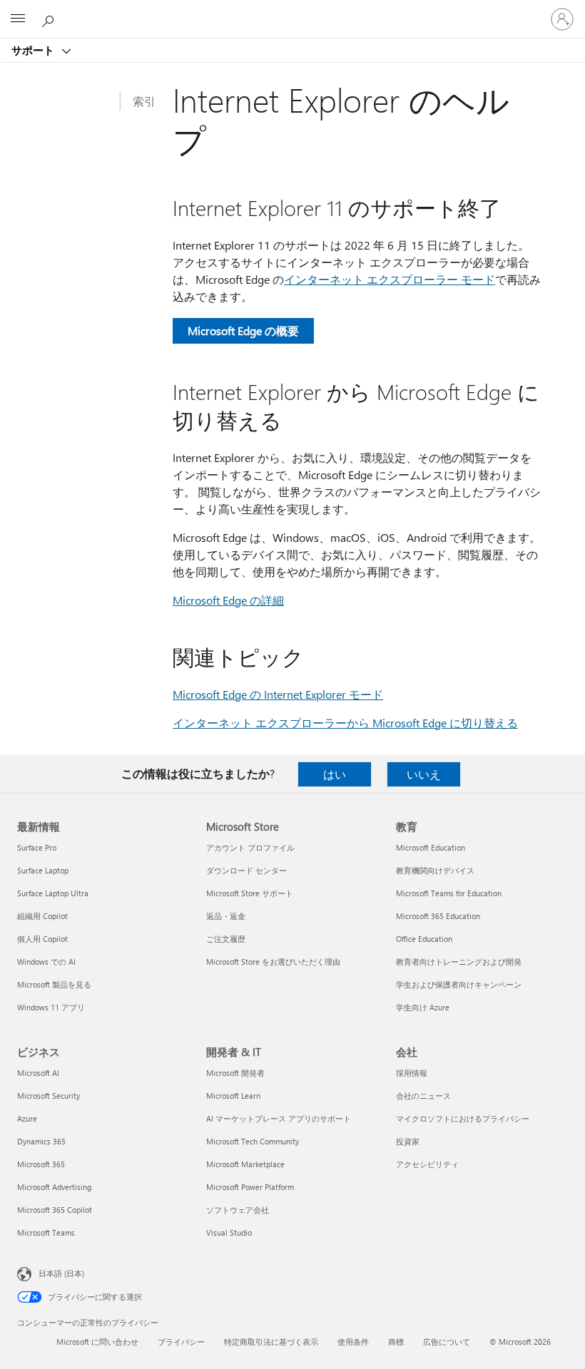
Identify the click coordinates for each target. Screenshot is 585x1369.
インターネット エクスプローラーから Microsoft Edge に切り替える (345, 722)
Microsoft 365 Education (438, 916)
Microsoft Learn (233, 1095)
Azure (27, 1118)
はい (334, 773)
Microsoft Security (48, 1095)
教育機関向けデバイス (435, 870)
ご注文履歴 (225, 938)
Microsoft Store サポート (249, 893)
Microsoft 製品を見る (54, 984)
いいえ (424, 773)
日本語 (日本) (61, 1273)
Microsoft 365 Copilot (54, 1209)
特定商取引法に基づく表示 (271, 1341)
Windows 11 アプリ (51, 1007)
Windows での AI (46, 961)
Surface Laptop (42, 870)
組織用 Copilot (42, 916)
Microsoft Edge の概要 (243, 330)
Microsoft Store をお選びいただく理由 (273, 961)
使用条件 (353, 1341)
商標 (396, 1341)
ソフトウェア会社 (237, 1209)
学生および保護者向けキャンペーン (459, 984)
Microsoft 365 (41, 1164)
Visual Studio (229, 1232)
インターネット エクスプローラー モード (389, 279)
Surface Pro (36, 847)
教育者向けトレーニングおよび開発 (459, 961)
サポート (34, 50)
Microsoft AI (38, 1072)
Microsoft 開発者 (235, 1072)
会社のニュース (423, 1095)
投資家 (407, 1141)
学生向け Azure (422, 1007)
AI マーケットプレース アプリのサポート (278, 1118)
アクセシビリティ (427, 1164)
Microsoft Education (430, 847)
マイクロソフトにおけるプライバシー (462, 1118)
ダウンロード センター (246, 870)
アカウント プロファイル (250, 847)
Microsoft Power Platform (250, 1186)
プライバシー (181, 1341)
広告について (446, 1341)
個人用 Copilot (42, 938)
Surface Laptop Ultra (52, 893)
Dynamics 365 (41, 1141)
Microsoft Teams (46, 1232)
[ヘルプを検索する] (50, 18)
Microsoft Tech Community (252, 1141)
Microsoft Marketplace (245, 1164)
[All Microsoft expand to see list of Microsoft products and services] (18, 19)
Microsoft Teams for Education (449, 893)
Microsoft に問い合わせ (97, 1341)
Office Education (424, 938)
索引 (144, 100)
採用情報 (411, 1072)
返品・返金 (225, 916)
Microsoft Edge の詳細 (228, 600)
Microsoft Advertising (54, 1186)
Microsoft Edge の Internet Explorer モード (278, 694)
